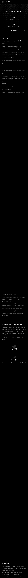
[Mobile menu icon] (25, 2)
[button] (14, 30)
